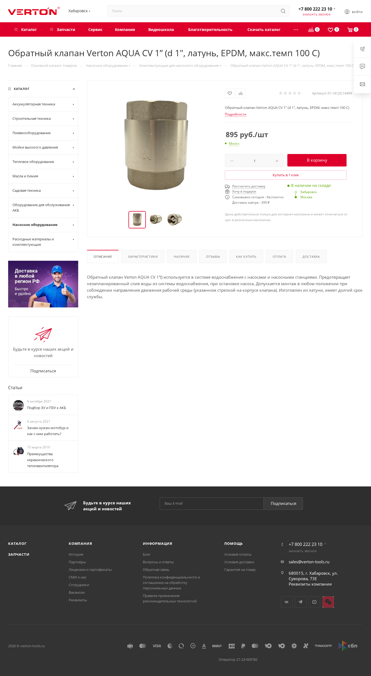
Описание (103, 256)
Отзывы (213, 256)
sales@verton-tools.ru (309, 561)
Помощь (233, 543)
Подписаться (283, 503)
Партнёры (77, 561)
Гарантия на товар (240, 569)
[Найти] (283, 11)
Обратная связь (156, 569)
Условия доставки (239, 561)
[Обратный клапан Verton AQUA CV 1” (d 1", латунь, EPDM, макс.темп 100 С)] (156, 146)
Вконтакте (287, 602)
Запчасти (18, 554)
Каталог (17, 543)
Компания (80, 543)
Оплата (279, 256)
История (76, 554)
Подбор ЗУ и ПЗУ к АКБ (46, 407)
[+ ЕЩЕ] (296, 29)
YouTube (314, 602)
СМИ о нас (77, 577)
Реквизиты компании (310, 584)
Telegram (300, 602)
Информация (157, 543)
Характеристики (143, 256)
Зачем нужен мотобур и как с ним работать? (47, 430)
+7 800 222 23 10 (315, 9)
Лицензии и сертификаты (90, 569)
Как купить (246, 256)
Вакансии (77, 592)
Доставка (311, 256)
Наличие (182, 256)
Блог (147, 554)
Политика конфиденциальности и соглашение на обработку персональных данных (171, 582)
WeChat (328, 602)
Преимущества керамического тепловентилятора (42, 459)
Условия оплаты (237, 554)
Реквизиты (78, 600)
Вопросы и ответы (158, 561)
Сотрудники (79, 584)
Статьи (15, 388)
